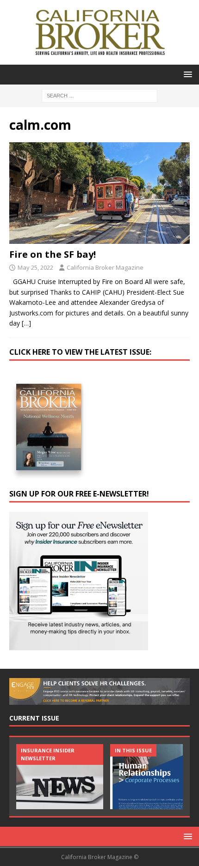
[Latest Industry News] (59, 776)
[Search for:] (99, 95)
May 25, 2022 (35, 267)
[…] (26, 323)
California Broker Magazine (105, 267)
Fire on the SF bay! (52, 254)
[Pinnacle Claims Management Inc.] (153, 776)
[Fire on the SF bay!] (99, 192)
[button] (186, 74)
